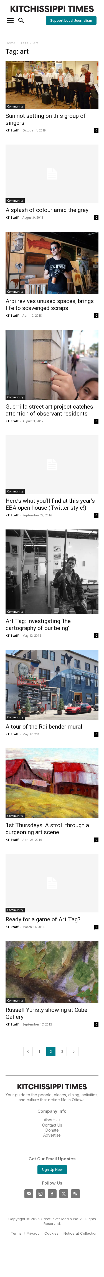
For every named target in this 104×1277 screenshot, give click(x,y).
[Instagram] (40, 1193)
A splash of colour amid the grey (47, 210)
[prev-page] (28, 1051)
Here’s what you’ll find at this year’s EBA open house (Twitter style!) (50, 504)
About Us (52, 1119)
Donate (52, 1130)
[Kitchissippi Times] (52, 9)
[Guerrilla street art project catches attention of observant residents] (52, 365)
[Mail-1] (28, 1193)
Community (15, 106)
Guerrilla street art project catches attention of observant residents (49, 410)
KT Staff (12, 130)
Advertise (52, 1135)
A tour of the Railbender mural (44, 726)
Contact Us (52, 1125)
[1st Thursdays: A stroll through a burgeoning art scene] (52, 783)
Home (10, 43)
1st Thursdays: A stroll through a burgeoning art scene (47, 829)
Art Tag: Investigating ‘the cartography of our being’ (38, 624)
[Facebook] (52, 1193)
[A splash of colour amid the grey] (52, 174)
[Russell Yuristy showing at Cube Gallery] (52, 972)
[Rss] (75, 1193)
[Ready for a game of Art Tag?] (52, 883)
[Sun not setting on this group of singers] (52, 85)
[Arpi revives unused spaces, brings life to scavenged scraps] (52, 263)
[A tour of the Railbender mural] (52, 685)
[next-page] (73, 1051)
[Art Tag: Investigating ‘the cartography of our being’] (52, 571)
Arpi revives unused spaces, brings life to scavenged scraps (50, 304)
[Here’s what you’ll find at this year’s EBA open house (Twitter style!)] (52, 464)
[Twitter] (63, 1193)
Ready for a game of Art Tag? (43, 919)
